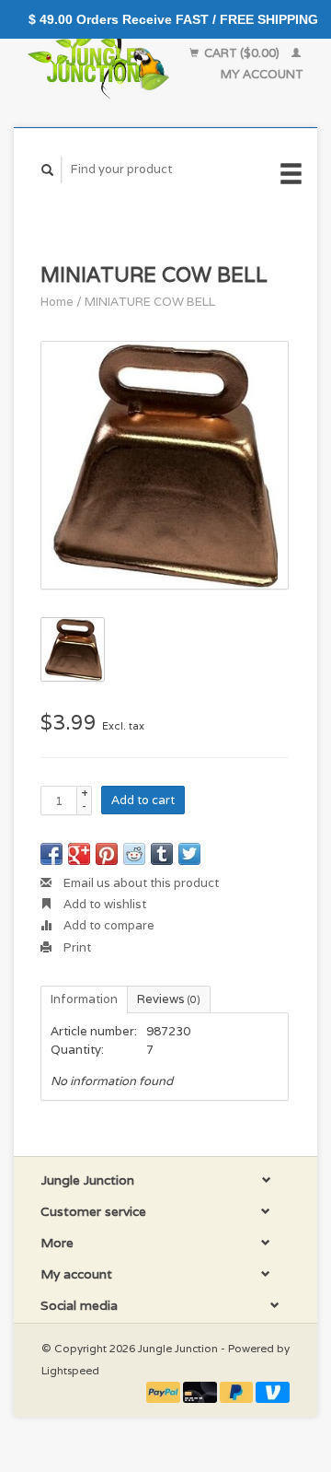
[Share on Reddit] (134, 854)
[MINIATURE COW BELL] (164, 465)
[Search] (48, 170)
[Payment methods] (164, 1391)
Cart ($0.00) (241, 53)
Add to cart (143, 800)
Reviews (168, 999)
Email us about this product (140, 883)
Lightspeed (70, 1370)
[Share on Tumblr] (162, 854)
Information (84, 999)
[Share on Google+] (79, 854)
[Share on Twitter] (189, 854)
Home (57, 302)
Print (76, 947)
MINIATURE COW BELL (150, 302)
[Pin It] (107, 854)
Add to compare (107, 925)
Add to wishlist (103, 904)
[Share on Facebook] (51, 854)
